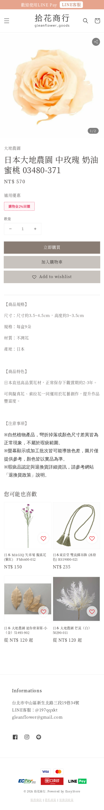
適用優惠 (12, 195)
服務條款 (36, 800)
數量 (7, 218)
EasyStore (72, 791)
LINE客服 (71, 4)
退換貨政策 (66, 800)
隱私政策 (50, 800)
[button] (7, 21)
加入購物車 (52, 261)
